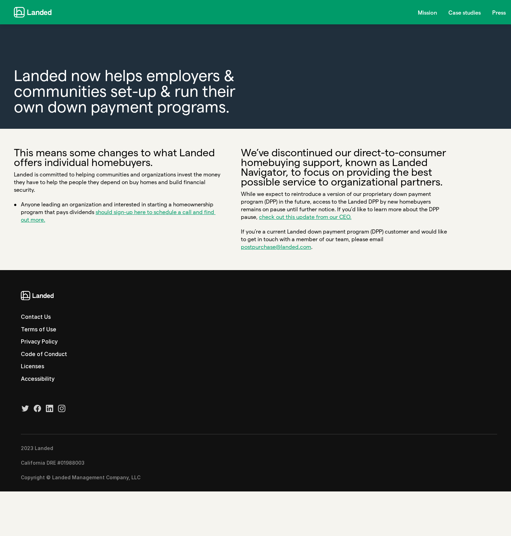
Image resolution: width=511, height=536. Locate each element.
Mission (427, 13)
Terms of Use (38, 329)
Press (499, 13)
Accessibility (38, 378)
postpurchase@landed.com (276, 247)
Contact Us (36, 316)
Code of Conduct (44, 353)
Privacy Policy (39, 341)
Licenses (32, 366)
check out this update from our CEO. (305, 217)
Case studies (464, 13)
